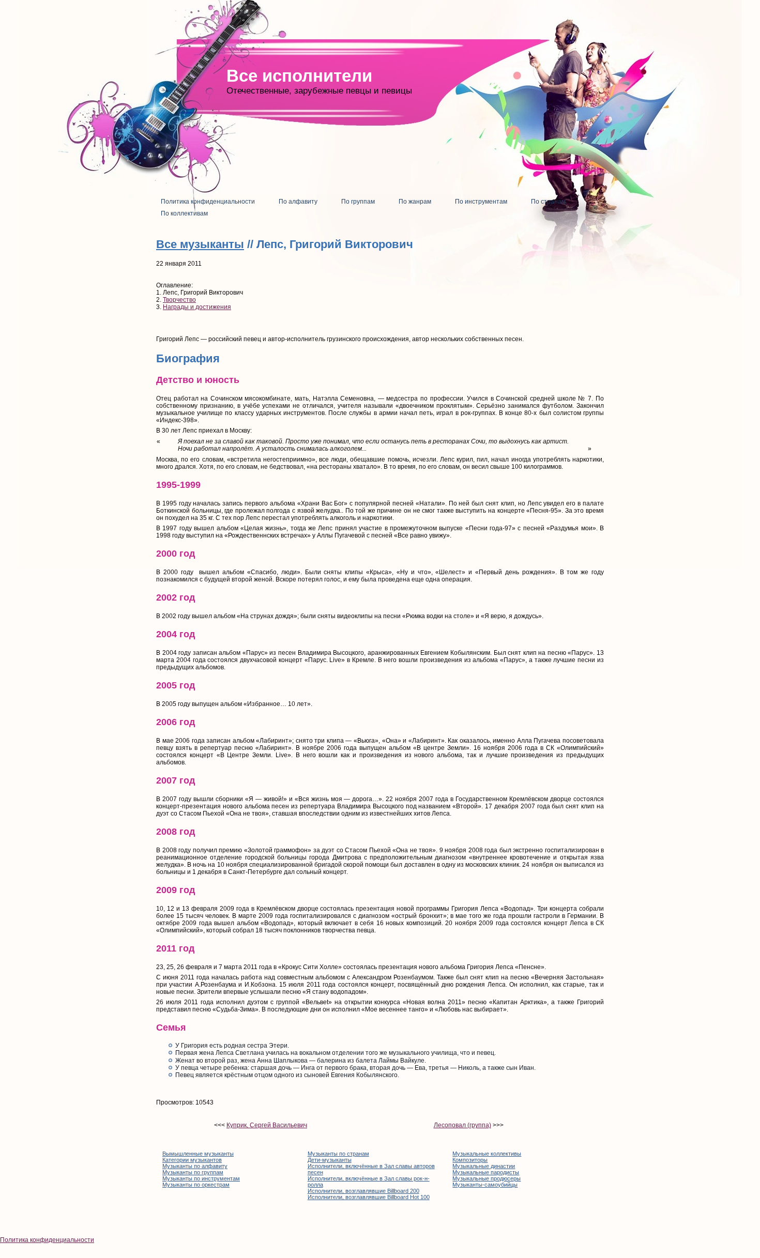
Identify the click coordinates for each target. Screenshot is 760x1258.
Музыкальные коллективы (486, 1153)
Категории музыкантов (192, 1160)
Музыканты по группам (192, 1172)
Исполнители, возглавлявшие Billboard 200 (363, 1191)
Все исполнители (299, 75)
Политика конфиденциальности (47, 1240)
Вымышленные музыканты (198, 1153)
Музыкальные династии (483, 1166)
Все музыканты (200, 244)
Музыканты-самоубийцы (485, 1185)
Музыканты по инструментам (201, 1178)
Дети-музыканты (330, 1160)
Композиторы (470, 1160)
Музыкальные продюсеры (486, 1178)
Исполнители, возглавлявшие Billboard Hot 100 (369, 1197)
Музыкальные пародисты (485, 1172)
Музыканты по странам (338, 1153)
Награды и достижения (197, 307)
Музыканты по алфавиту (194, 1166)
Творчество (179, 299)
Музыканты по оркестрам (196, 1185)
